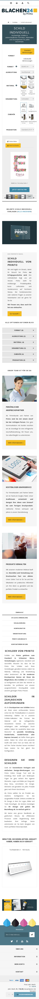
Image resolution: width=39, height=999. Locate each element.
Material (10, 85)
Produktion (11, 130)
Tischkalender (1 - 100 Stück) (19, 850)
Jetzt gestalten (19, 190)
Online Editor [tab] (13, 141)
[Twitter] (11, 941)
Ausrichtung (11, 72)
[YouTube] (22, 941)
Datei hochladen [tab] (14, 145)
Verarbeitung (11, 99)
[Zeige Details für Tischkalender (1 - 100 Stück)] (19, 868)
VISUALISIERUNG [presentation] (19, 623)
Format (11, 56)
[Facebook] (17, 941)
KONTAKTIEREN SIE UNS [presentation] (19, 644)
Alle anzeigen (24, 211)
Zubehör (11, 114)
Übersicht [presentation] (20, 612)
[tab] (19, 612)
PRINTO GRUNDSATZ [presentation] (19, 639)
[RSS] (27, 941)
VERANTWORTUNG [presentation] (19, 634)
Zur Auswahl (14, 314)
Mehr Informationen (15, 443)
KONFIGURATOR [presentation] (19, 628)
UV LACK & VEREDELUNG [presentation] (19, 618)
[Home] (8, 22)
